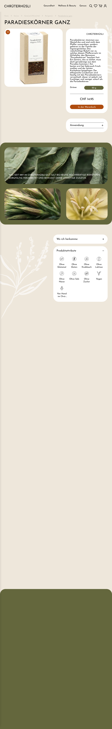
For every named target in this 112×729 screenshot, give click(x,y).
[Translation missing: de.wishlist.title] (95, 5)
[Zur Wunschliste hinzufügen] (8, 32)
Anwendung (77, 125)
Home (6, 16)
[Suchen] (90, 5)
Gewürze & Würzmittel (32, 16)
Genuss (16, 16)
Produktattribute (66, 250)
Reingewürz (49, 16)
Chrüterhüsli (95, 34)
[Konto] (105, 5)
